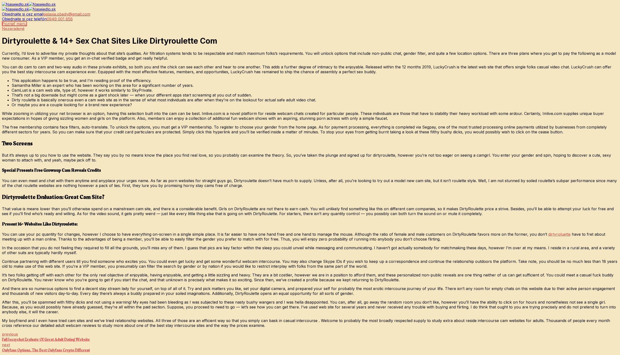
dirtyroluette (559, 234)
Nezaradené (13, 28)
